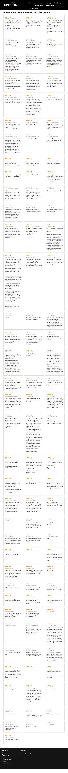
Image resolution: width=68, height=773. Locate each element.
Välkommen (32, 3)
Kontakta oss (39, 5)
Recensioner (50, 5)
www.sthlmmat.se (6, 763)
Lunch (41, 3)
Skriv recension (34, 8)
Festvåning (57, 3)
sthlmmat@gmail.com (7, 759)
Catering (48, 3)
